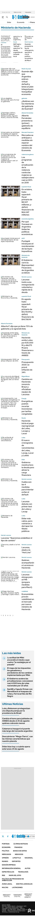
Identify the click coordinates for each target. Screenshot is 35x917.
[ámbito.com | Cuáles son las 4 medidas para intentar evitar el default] (10, 483)
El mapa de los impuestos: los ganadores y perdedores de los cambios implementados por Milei (19, 671)
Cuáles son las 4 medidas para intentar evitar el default (28, 488)
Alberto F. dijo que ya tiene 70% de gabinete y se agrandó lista (17, 327)
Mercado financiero (27, 132)
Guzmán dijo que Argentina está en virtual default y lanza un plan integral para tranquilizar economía (27, 83)
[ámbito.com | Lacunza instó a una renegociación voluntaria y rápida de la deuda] (10, 281)
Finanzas (18, 847)
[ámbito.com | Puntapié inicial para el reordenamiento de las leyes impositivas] (10, 243)
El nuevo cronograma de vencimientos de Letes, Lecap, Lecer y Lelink (28, 448)
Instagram (12, 836)
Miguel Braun (26, 376)
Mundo (5, 861)
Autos (27, 868)
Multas (5, 887)
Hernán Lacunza (27, 277)
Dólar (9, 22)
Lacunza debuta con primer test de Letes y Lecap (27, 506)
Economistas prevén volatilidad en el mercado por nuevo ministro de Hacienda (28, 602)
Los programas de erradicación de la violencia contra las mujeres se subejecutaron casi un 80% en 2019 (28, 170)
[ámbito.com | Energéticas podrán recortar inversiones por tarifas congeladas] (10, 403)
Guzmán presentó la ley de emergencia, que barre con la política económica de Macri (29, 52)
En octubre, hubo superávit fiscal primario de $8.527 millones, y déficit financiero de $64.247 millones (28, 202)
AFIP (23, 238)
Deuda (15, 42)
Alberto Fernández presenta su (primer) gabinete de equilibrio (27, 122)
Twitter (3, 836)
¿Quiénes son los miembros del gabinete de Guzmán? (28, 105)
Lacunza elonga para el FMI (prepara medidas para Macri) (27, 581)
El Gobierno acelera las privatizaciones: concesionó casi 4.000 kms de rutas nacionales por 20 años (20, 682)
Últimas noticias (20, 844)
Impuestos (28, 12)
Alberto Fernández (27, 113)
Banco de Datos (20, 851)
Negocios (19, 854)
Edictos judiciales (24, 884)
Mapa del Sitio (15, 875)
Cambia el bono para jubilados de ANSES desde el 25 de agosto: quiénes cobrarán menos (17, 720)
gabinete (24, 98)
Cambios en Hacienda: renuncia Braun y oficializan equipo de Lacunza (27, 387)
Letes (23, 437)
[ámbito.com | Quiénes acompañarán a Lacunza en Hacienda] (10, 561)
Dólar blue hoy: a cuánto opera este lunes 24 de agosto (16, 747)
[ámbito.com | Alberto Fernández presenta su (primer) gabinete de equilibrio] (10, 117)
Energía (24, 398)
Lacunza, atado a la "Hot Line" (26, 550)
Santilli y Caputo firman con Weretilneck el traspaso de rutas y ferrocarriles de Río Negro (19, 692)
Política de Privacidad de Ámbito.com (13, 879)
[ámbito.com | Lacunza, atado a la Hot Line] (10, 549)
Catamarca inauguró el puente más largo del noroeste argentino (17, 729)
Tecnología (23, 872)
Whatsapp (28, 836)
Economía (20, 22)
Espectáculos (8, 872)
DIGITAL (6, 895)
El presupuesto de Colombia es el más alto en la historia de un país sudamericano (6, 51)
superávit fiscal (26, 187)
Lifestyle (17, 858)
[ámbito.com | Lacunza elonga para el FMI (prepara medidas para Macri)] (10, 576)
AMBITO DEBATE (28, 895)
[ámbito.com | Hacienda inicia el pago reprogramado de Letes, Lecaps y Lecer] (10, 422)
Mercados (6, 854)
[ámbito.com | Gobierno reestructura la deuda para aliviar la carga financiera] (10, 464)
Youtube (23, 836)
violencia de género (28, 154)
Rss (3, 875)
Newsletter (29, 836)
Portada (6, 844)
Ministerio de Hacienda (26, 256)
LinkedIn (18, 836)
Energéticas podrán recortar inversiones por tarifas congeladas (27, 407)
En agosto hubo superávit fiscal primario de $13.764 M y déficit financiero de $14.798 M (28, 309)
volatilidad (25, 591)
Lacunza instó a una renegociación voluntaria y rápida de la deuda (28, 286)
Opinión (5, 858)
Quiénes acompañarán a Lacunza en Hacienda (28, 564)
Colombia (3, 42)
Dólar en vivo (17, 12)
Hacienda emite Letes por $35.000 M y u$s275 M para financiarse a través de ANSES (27, 346)
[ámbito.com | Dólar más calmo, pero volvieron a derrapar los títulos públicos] (10, 520)
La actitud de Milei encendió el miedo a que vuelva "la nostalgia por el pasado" (19, 661)
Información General (11, 868)
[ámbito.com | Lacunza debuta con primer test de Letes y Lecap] (10, 503)
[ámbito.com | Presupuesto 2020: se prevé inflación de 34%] (10, 364)
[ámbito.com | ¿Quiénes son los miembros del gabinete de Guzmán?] (10, 102)
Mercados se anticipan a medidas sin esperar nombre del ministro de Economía (27, 143)
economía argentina (28, 219)
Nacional (29, 858)
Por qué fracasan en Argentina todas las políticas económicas (27, 228)
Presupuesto (26, 359)
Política (5, 851)
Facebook (7, 836)
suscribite (26, 17)
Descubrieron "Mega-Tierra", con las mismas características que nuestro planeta (17, 738)
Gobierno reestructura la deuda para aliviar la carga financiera (28, 468)
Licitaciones (17, 887)
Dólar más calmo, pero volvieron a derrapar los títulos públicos (27, 524)
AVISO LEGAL (7, 884)
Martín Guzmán (29, 42)
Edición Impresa (9, 865)
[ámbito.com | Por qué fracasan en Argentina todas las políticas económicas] (10, 223)
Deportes (16, 861)
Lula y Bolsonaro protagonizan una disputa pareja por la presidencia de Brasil (16, 710)
